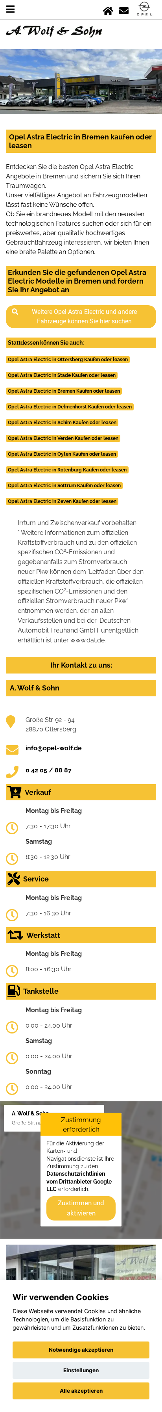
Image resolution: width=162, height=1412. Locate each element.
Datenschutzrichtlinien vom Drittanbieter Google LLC (79, 1181)
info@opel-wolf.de (54, 748)
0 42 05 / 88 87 (49, 770)
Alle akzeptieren (81, 1391)
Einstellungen (81, 1370)
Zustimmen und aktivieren (81, 1208)
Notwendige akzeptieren (81, 1350)
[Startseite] (108, 9)
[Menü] (10, 9)
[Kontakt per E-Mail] (124, 9)
